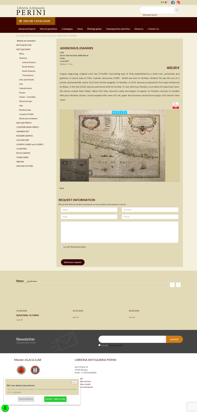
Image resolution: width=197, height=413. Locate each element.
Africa (21, 54)
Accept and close (55, 399)
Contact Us (153, 28)
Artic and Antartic (26, 79)
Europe (22, 92)
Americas (23, 58)
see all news (32, 281)
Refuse (74, 382)
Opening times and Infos (118, 28)
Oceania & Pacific (26, 114)
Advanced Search (26, 28)
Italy (21, 105)
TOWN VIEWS (22, 157)
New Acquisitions (48, 28)
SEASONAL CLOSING (27, 315)
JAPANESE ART (22, 131)
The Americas (28, 75)
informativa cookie (82, 384)
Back (62, 188)
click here (17, 392)
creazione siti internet (84, 387)
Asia (21, 84)
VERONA (20, 162)
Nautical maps (25, 110)
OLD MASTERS (22, 140)
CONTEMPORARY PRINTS (27, 127)
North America (28, 67)
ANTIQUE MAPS (23, 49)
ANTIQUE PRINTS (24, 123)
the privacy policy (78, 247)
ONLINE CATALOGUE (36, 20)
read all (19, 320)
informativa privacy (83, 381)
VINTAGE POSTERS (24, 166)
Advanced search (150, 15)
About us (138, 28)
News (80, 28)
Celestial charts (25, 88)
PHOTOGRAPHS (23, 153)
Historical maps (25, 101)
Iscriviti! (174, 339)
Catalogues (67, 28)
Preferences (26, 399)
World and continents (28, 118)
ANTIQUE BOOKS (24, 45)
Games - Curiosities (27, 97)
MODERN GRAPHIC (24, 136)
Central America (29, 62)
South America (28, 71)
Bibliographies (94, 28)
